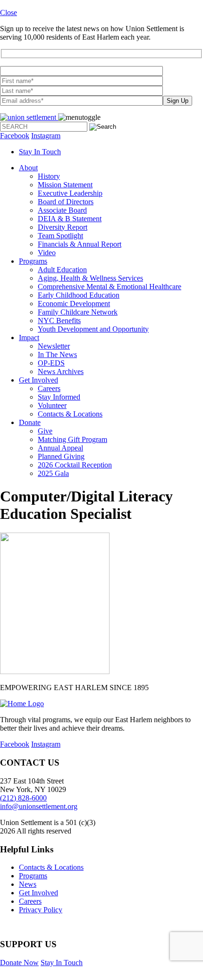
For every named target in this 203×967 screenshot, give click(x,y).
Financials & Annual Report (79, 244)
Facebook (14, 136)
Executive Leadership (70, 193)
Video (47, 253)
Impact (29, 337)
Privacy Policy (40, 910)
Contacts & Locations (70, 414)
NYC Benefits (59, 321)
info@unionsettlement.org (38, 806)
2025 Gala (53, 473)
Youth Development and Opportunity (93, 329)
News (27, 884)
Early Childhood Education (78, 295)
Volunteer (52, 405)
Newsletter (54, 346)
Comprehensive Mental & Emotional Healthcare (109, 287)
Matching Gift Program (72, 439)
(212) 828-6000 (23, 798)
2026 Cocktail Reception (75, 465)
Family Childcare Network (78, 312)
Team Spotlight (60, 236)
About (28, 168)
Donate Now (19, 963)
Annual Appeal (60, 448)
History (49, 176)
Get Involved (38, 380)
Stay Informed (59, 397)
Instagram (45, 136)
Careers (49, 388)
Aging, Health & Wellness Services (90, 278)
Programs (33, 261)
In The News (57, 354)
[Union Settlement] (29, 117)
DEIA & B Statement (70, 219)
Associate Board (62, 210)
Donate (30, 422)
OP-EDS (51, 363)
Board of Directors (65, 202)
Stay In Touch (40, 152)
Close (8, 12)
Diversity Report (62, 227)
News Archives (61, 371)
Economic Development (74, 304)
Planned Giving (61, 456)
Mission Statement (65, 185)
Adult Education (62, 270)
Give (45, 431)
